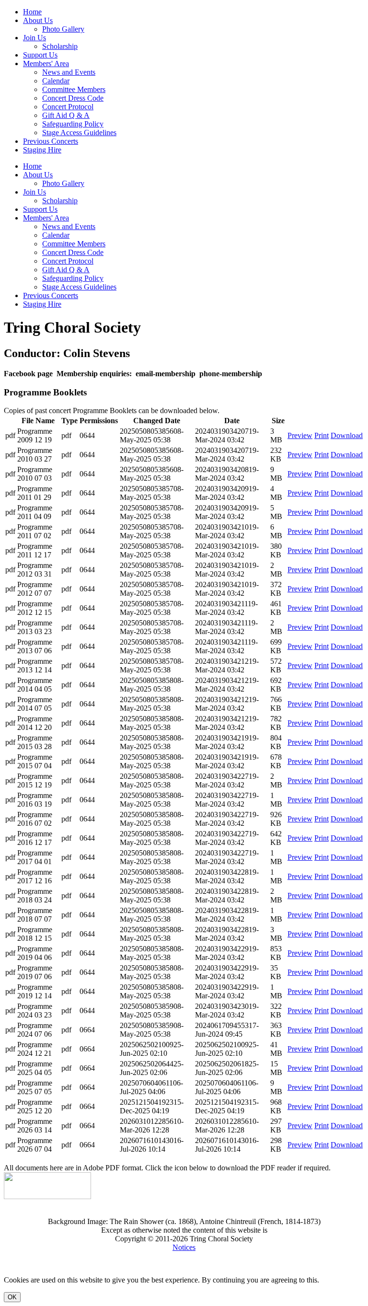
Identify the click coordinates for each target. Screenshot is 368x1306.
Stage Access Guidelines (79, 132)
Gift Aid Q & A (66, 115)
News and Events (68, 72)
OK (12, 1297)
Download (347, 435)
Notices (184, 1247)
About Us (38, 20)
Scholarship (60, 46)
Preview (300, 435)
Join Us (34, 38)
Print (321, 435)
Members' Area (46, 63)
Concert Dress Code (73, 98)
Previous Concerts (50, 141)
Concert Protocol (67, 107)
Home (32, 12)
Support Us (40, 55)
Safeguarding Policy (73, 124)
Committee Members (73, 89)
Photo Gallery (63, 29)
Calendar (55, 81)
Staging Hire (42, 150)
